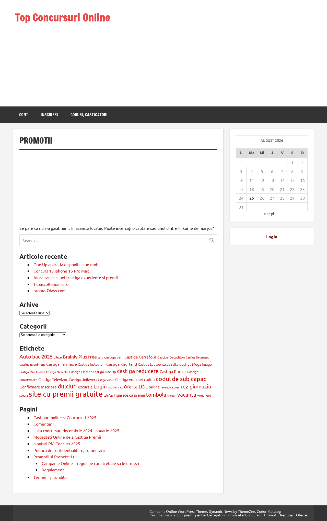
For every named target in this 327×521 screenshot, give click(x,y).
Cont (23, 114)
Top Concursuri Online (62, 17)
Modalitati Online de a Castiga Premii (67, 436)
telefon (108, 395)
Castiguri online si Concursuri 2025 (64, 417)
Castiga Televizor (53, 379)
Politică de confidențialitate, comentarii (69, 450)
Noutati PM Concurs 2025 (56, 443)
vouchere (204, 395)
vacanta (186, 394)
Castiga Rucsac (173, 371)
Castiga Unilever (82, 379)
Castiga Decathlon (171, 357)
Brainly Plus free (80, 356)
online (154, 386)
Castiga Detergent (197, 357)
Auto (25, 356)
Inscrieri (49, 114)
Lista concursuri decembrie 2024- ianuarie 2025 (76, 430)
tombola (156, 394)
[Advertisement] (69, 58)
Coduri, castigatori (89, 114)
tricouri (171, 395)
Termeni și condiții (50, 477)
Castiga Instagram (91, 364)
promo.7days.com (49, 290)
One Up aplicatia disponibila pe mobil (66, 264)
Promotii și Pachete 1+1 (55, 456)
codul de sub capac (181, 378)
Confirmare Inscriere (38, 386)
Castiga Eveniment (32, 364)
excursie (85, 386)
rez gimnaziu (196, 386)
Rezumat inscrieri (163, 515)
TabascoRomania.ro (50, 284)
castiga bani (113, 357)
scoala (23, 395)
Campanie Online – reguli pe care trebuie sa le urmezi (90, 463)
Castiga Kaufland (121, 363)
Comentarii (43, 423)
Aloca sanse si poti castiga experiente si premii (76, 277)
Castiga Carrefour (140, 356)
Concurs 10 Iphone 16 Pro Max (61, 270)
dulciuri (67, 386)
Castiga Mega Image (195, 364)
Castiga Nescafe (57, 372)
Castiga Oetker (80, 372)
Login (100, 386)
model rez (115, 387)
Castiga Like (170, 364)
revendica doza (170, 387)
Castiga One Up (104, 372)
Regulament (53, 469)
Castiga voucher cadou (135, 379)
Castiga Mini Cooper (32, 372)
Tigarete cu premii (129, 395)
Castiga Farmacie (61, 363)
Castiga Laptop (149, 364)
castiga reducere (138, 370)
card (100, 357)
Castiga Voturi (105, 380)
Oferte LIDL (136, 386)
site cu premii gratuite (66, 393)
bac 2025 (42, 356)
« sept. (270, 213)
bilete (58, 357)
